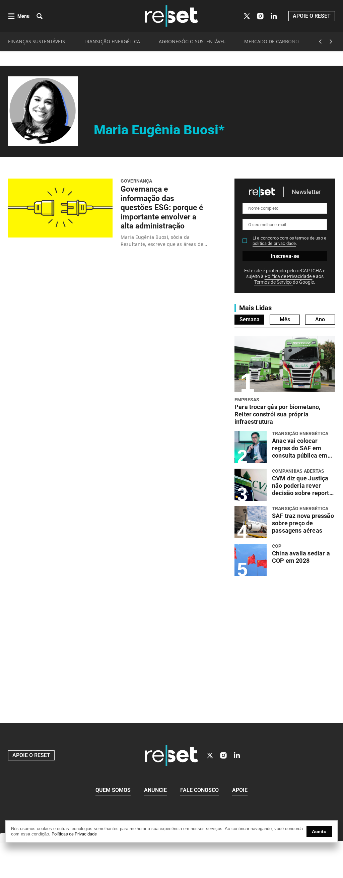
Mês (285, 319)
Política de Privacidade (289, 276)
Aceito (319, 831)
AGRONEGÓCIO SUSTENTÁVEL (192, 41)
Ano (320, 319)
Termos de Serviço (273, 282)
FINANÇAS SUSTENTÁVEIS (36, 41)
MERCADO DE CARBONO (271, 41)
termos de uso (309, 238)
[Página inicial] (171, 755)
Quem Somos (113, 790)
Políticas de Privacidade (74, 833)
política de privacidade (274, 243)
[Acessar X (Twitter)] (247, 16)
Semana (249, 319)
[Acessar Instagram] (260, 16)
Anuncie (155, 790)
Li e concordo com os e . (289, 240)
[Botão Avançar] (331, 42)
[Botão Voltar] (320, 42)
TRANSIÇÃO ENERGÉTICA (112, 41)
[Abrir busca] (40, 16)
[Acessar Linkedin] (274, 16)
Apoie (240, 790)
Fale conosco (199, 790)
